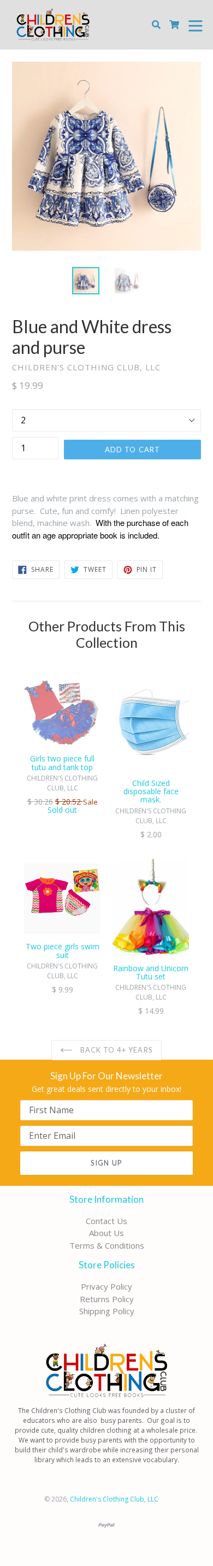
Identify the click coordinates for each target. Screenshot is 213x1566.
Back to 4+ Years (115, 1049)
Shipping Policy (106, 1310)
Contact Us (106, 1220)
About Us (106, 1232)
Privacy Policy (106, 1286)
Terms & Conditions (106, 1245)
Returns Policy (107, 1298)
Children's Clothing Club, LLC (114, 1499)
